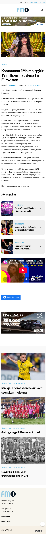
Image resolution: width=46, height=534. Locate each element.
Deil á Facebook (13, 297)
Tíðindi (4, 64)
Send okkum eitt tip (37, 2)
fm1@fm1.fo (6, 508)
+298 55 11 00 (23, 2)
